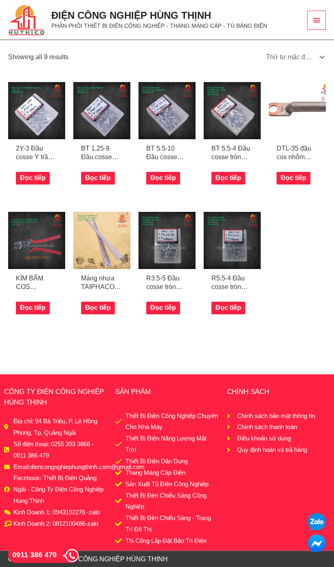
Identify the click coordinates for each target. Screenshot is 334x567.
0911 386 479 (34, 555)
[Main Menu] (316, 20)
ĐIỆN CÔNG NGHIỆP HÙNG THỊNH (131, 15)
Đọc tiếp (33, 177)
